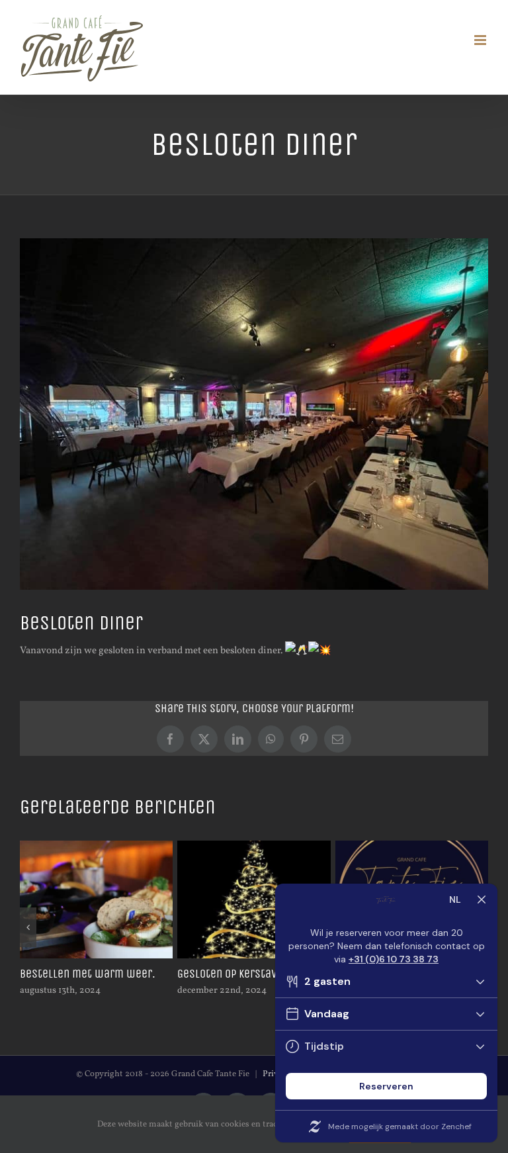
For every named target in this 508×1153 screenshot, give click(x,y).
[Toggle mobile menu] (481, 40)
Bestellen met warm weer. (87, 973)
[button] (28, 927)
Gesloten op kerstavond (236, 973)
